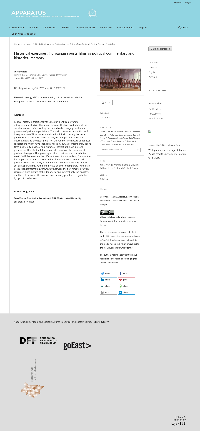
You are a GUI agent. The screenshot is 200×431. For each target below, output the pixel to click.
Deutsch (152, 67)
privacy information (175, 153)
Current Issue (16, 27)
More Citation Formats (112, 150)
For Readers (154, 109)
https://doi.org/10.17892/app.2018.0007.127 (42, 88)
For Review (106, 27)
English (152, 72)
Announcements (125, 27)
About (32, 27)
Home (17, 44)
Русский (152, 76)
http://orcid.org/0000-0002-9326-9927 (28, 78)
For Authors (154, 113)
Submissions (49, 27)
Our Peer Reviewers (85, 27)
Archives (65, 27)
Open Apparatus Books (24, 33)
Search (184, 27)
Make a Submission (160, 48)
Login (188, 2)
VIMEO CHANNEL (157, 90)
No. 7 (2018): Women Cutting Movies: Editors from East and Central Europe (69, 44)
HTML (107, 102)
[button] (108, 273)
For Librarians (155, 118)
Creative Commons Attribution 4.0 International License (118, 221)
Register (143, 27)
